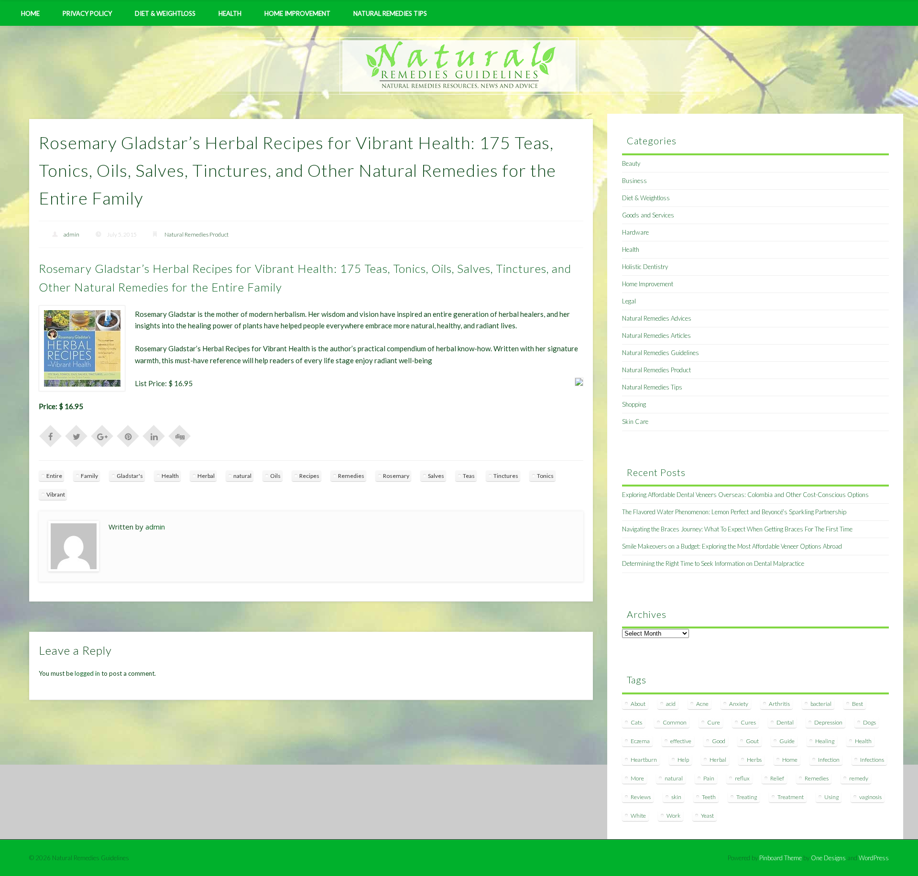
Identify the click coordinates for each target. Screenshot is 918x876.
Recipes (309, 475)
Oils (275, 475)
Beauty (631, 163)
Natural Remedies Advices (656, 318)
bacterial (820, 703)
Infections (872, 759)
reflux (742, 778)
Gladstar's (130, 475)
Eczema (640, 741)
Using (831, 796)
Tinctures (505, 475)
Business (634, 180)
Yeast (707, 815)
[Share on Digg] (179, 435)
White (638, 815)
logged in (87, 673)
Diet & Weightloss (165, 13)
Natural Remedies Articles (656, 335)
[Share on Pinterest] (128, 435)
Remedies (351, 475)
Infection (829, 759)
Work (673, 815)
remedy (858, 778)
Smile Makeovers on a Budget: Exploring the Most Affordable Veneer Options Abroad (732, 546)
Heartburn (644, 759)
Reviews (641, 796)
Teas (469, 475)
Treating (746, 796)
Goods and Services (648, 215)
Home (30, 13)
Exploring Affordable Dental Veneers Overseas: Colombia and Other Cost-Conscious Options (745, 494)
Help (683, 759)
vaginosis (870, 796)
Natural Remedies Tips (390, 13)
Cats (636, 722)
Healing (824, 741)
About (638, 703)
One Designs (828, 858)
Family (89, 475)
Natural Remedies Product (196, 234)
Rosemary (396, 475)
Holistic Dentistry (645, 266)
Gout (752, 741)
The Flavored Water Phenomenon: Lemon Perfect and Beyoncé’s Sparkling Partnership (734, 512)
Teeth (709, 796)
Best (857, 703)
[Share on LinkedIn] (154, 435)
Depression (828, 722)
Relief (777, 778)
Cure (713, 722)
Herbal (206, 475)
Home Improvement (297, 13)
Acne (702, 703)
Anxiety (738, 703)
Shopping (634, 404)
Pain (708, 778)
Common (675, 722)
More (637, 778)
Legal (629, 301)
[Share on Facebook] (50, 435)
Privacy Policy (87, 13)
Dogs (869, 722)
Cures (748, 722)
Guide (787, 741)
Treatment (790, 796)
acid (671, 703)
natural (242, 475)
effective (680, 741)
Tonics (545, 475)
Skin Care (635, 421)
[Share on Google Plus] (102, 435)
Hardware (635, 232)
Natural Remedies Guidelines (660, 353)
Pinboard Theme (780, 858)
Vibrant (55, 494)
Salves (436, 475)
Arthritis (779, 703)
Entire (54, 475)
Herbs (754, 759)
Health (230, 13)
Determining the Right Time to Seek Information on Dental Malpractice (713, 563)
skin (676, 796)
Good (718, 741)
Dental (785, 722)
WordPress (874, 858)
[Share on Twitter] (76, 435)
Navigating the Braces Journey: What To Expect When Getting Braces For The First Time (737, 529)
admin (71, 234)
